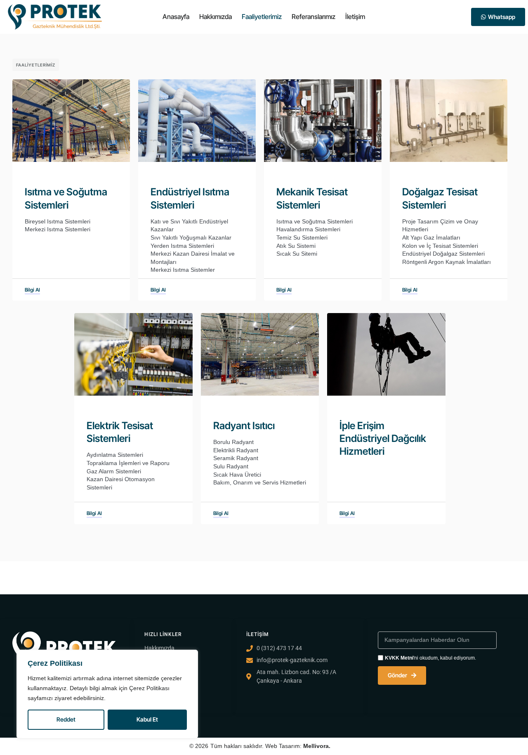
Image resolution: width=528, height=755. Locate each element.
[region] (107, 694)
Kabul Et (147, 719)
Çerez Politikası (149, 688)
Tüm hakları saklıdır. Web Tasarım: (256, 746)
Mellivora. (316, 746)
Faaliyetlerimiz (262, 16)
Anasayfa (176, 16)
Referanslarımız (313, 16)
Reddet (66, 719)
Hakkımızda (215, 16)
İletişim (355, 16)
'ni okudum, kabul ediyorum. (430, 658)
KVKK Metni (399, 658)
